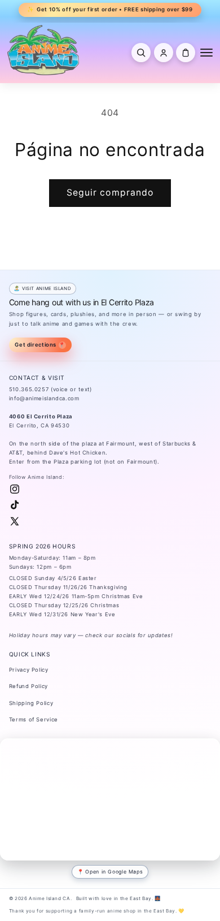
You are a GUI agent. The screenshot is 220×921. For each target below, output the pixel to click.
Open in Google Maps (114, 871)
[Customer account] (163, 52)
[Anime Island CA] (43, 49)
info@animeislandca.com (44, 398)
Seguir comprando (110, 192)
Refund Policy (28, 686)
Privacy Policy (29, 670)
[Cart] (185, 52)
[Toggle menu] (206, 53)
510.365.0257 (29, 389)
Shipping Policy (31, 703)
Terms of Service (33, 719)
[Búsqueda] (141, 52)
